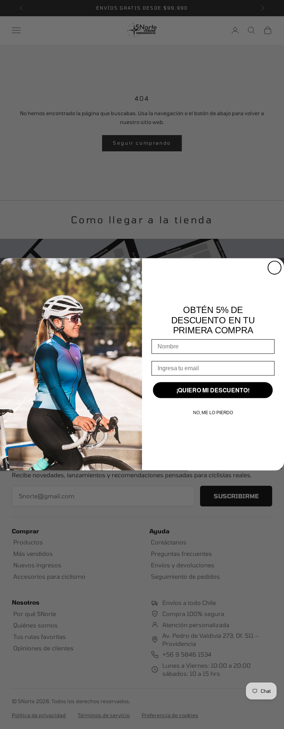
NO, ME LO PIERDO (213, 413)
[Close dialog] (274, 267)
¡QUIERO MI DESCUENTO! (213, 390)
